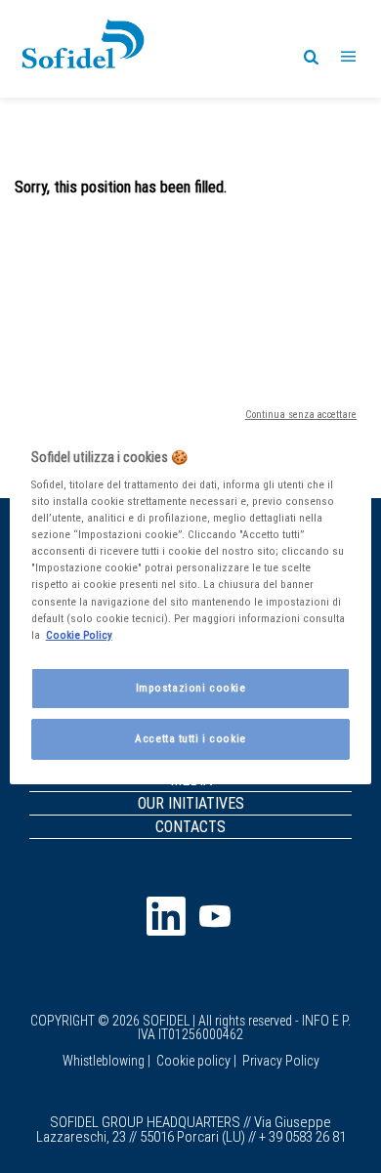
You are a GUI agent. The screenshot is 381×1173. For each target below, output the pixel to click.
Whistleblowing (104, 1060)
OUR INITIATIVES (191, 803)
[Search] (310, 56)
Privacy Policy (280, 1060)
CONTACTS (190, 826)
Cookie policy (193, 1060)
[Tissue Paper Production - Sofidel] (83, 47)
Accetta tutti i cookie (190, 738)
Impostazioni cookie (191, 687)
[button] (348, 49)
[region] (191, 586)
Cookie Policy (79, 635)
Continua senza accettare (301, 413)
